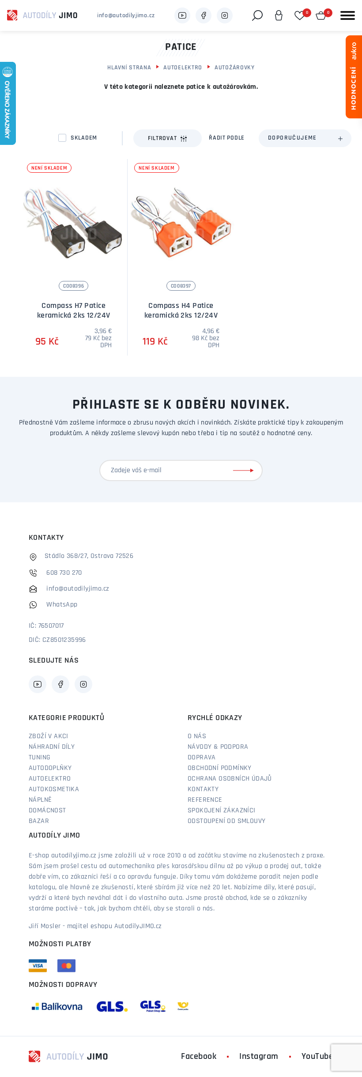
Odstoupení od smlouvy (226, 821)
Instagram (259, 1056)
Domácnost (47, 810)
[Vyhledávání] (257, 15)
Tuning (39, 757)
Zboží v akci (48, 736)
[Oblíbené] (299, 15)
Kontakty (203, 789)
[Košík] (321, 15)
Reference (205, 800)
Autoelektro (182, 67)
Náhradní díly (52, 747)
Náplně (40, 800)
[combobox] (305, 138)
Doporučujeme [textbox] (292, 138)
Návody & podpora (218, 747)
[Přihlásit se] (245, 470)
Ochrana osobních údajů (230, 778)
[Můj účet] (278, 15)
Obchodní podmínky (220, 768)
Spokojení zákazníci (222, 810)
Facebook (198, 1056)
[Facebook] (203, 15)
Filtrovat (162, 138)
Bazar (39, 821)
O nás (197, 736)
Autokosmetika (54, 789)
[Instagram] (225, 15)
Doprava (202, 757)
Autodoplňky (50, 768)
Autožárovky (235, 67)
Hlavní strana (129, 67)
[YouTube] (182, 15)
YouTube (318, 1056)
